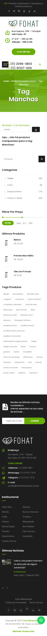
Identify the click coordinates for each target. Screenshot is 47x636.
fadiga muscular (10, 346)
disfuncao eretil (10, 315)
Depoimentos (8, 536)
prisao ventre (9, 373)
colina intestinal (34, 299)
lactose (39, 362)
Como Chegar (15, 463)
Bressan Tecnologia (23, 631)
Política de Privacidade (16, 602)
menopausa (26, 367)
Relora (17, 239)
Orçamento (28, 536)
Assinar (35, 421)
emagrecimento (10, 325)
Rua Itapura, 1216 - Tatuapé (26, 31)
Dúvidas (5, 531)
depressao (8, 310)
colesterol (19, 299)
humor (16, 352)
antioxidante (18, 294)
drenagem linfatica (22, 320)
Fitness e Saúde (14, 198)
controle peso (31, 304)
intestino (7, 362)
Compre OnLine (9, 541)
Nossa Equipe (8, 526)
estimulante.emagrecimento (15, 341)
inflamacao (28, 357)
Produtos (27, 517)
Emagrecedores (14, 191)
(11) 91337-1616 (21, 68)
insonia (39, 357)
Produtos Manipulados (23, 81)
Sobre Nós (7, 507)
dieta (33, 310)
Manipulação (28, 521)
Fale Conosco (29, 531)
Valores (5, 521)
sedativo (22, 373)
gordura (6, 352)
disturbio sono (26, 315)
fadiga (33, 341)
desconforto (21, 310)
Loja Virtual (23, 51)
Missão (5, 512)
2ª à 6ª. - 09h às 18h (22, 38)
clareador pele (33, 294)
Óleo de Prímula (22, 271)
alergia (6, 294)
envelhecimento (27, 325)
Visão (4, 517)
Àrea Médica (28, 526)
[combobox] (17, 129)
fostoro (32, 346)
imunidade (27, 352)
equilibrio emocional (11, 336)
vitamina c (33, 373)
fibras (23, 346)
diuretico (7, 320)
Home (6, 81)
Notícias (26, 507)
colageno (7, 299)
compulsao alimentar (12, 304)
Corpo (10, 185)
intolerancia (19, 362)
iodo (30, 362)
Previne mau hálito (24, 255)
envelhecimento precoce (14, 331)
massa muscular (10, 367)
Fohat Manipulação (23, 599)
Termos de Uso (36, 602)
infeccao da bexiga (11, 357)
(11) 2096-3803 (21, 64)
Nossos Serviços (31, 512)
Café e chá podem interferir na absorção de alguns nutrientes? (19, 564)
